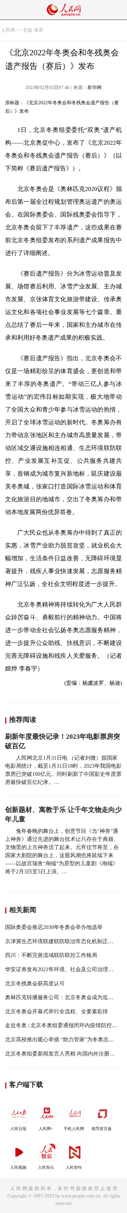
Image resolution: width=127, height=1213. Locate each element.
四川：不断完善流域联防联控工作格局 (51, 955)
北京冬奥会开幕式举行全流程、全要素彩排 (56, 1011)
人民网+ (46, 1128)
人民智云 (46, 1167)
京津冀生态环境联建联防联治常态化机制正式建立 (64, 941)
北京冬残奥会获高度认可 (35, 983)
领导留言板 (101, 1128)
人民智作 (74, 1167)
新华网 (94, 87)
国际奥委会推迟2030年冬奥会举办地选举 (54, 927)
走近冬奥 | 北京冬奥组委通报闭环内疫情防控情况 (64, 1025)
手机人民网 (74, 1128)
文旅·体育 (33, 30)
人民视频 (18, 1167)
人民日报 (18, 1128)
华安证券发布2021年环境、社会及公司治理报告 (62, 969)
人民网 (8, 30)
